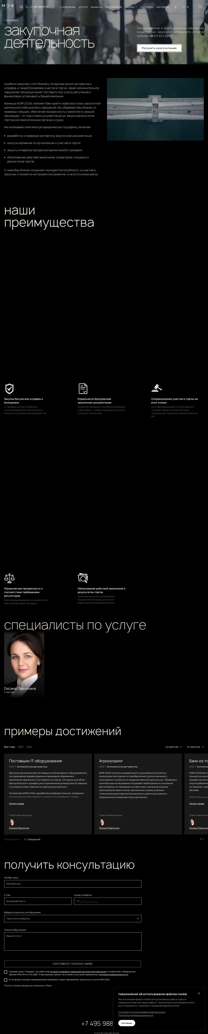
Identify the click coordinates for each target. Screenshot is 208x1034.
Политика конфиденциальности (135, 1015)
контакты (162, 7)
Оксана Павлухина (19, 828)
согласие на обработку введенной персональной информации (78, 971)
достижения (114, 7)
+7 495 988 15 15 (104, 1023)
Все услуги (12, 20)
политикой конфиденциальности (113, 974)
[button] (131, 7)
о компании (68, 7)
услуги (83, 7)
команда (97, 7)
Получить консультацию (159, 48)
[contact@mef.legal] (21, 6)
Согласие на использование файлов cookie (141, 1012)
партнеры (146, 7)
